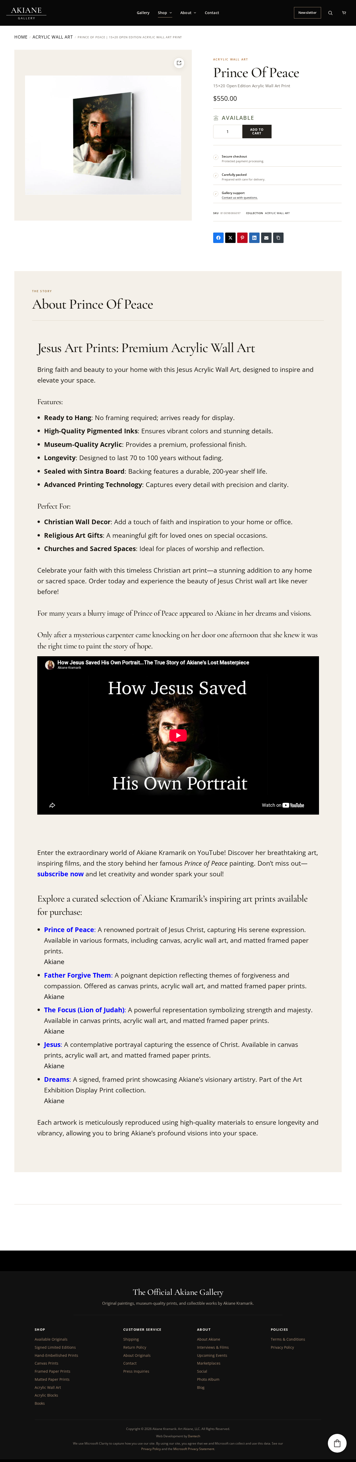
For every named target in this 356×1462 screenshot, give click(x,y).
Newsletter (307, 12)
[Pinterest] (242, 238)
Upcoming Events (212, 1355)
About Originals (137, 1355)
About (186, 12)
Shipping (131, 1339)
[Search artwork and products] (330, 12)
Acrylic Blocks (46, 1395)
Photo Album (208, 1379)
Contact (212, 12)
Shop (162, 12)
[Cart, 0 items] (344, 12)
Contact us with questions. (240, 197)
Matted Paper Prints (52, 1379)
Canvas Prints (46, 1363)
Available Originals (51, 1339)
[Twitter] (230, 238)
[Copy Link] (278, 238)
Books (40, 1403)
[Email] (266, 238)
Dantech (194, 1436)
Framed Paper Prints (52, 1371)
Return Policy (134, 1347)
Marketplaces (208, 1363)
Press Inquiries (136, 1371)
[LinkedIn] (254, 238)
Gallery (143, 12)
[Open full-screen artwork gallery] (179, 63)
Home (21, 37)
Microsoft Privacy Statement (193, 1449)
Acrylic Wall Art (53, 37)
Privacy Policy (282, 1347)
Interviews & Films (213, 1347)
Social (202, 1371)
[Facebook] (218, 238)
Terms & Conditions (288, 1339)
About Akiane (208, 1339)
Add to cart (257, 131)
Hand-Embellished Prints (56, 1355)
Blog (201, 1387)
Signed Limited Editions (55, 1347)
